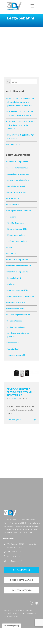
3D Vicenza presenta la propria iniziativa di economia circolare (21, 125)
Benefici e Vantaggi (16, 186)
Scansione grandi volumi (18, 314)
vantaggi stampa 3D (16, 354)
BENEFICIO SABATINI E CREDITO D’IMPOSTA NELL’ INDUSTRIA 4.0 (19, 374)
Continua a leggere (13, 420)
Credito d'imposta (15, 222)
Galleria (23, 374)
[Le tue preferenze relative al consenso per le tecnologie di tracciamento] (11, 625)
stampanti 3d (13, 342)
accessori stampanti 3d (17, 167)
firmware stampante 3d (17, 259)
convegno (11, 216)
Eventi (10, 247)
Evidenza (11, 253)
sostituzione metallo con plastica (18, 334)
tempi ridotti (13, 348)
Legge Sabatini (14, 277)
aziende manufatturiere (18, 180)
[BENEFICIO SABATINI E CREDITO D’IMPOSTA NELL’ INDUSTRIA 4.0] (21, 374)
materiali (11, 284)
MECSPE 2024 (13, 144)
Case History (13, 198)
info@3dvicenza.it (14, 560)
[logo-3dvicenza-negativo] (10, 510)
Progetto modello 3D (16, 302)
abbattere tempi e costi (18, 161)
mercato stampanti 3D (17, 290)
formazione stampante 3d (19, 265)
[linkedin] (37, 603)
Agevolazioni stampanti (18, 173)
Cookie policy (8, 616)
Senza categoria (14, 320)
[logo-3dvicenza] (14, 3)
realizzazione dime (15, 308)
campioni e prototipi (16, 192)
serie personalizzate (16, 326)
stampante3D (12, 398)
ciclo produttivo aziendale (19, 210)
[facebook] (32, 603)
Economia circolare (16, 235)
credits (16, 616)
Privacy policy (31, 613)
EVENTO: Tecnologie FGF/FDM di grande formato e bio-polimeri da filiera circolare (20, 102)
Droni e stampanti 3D (17, 229)
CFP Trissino (13, 204)
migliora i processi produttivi (20, 296)
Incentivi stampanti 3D (17, 271)
